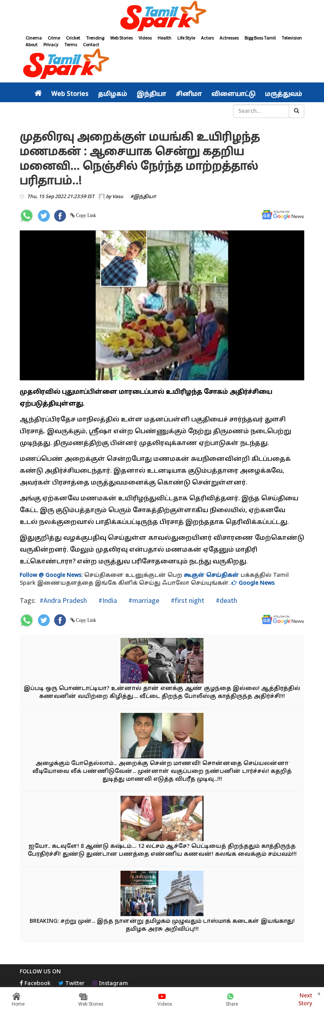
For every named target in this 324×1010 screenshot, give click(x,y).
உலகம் (140, 111)
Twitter (74, 983)
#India (107, 600)
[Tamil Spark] (162, 17)
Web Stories (121, 38)
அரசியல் (49, 111)
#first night (186, 600)
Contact (91, 44)
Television (292, 38)
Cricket (73, 38)
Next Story (305, 1000)
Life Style (186, 38)
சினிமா (189, 94)
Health (164, 38)
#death (225, 600)
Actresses (229, 38)
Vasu (117, 197)
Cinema (34, 38)
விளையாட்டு (233, 94)
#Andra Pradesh (63, 600)
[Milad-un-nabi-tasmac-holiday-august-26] (162, 894)
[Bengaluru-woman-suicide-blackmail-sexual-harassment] (162, 736)
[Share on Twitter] (44, 216)
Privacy (50, 44)
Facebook (37, 983)
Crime (54, 38)
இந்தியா (151, 94)
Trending (95, 38)
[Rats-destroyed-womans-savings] (162, 819)
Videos (145, 38)
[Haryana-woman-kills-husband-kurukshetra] (162, 661)
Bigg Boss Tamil (260, 38)
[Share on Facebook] (60, 216)
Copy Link (85, 215)
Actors (207, 38)
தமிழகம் (112, 94)
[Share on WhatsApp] (27, 216)
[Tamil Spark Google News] (282, 215)
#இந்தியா (143, 197)
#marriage (143, 600)
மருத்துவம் (283, 94)
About (32, 44)
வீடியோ (167, 111)
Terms (70, 44)
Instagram (112, 983)
